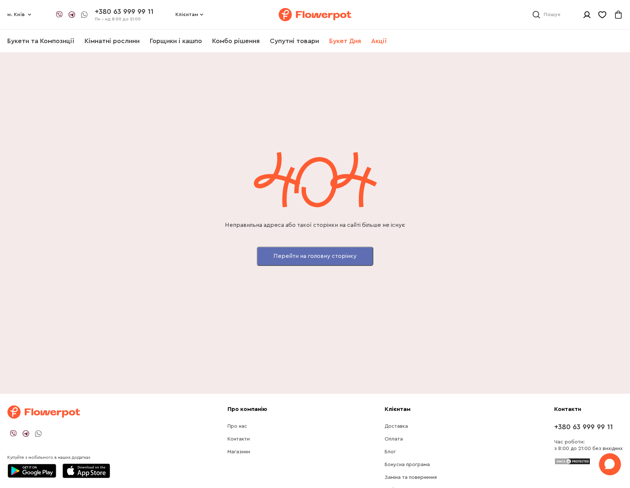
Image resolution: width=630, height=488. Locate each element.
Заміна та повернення (411, 477)
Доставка (396, 426)
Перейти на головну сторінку (315, 256)
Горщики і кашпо (176, 41)
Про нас (237, 426)
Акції (379, 41)
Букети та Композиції (40, 41)
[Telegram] (72, 14)
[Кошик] (618, 14)
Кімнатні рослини (112, 41)
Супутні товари (294, 41)
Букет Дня (345, 41)
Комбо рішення (236, 41)
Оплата (394, 439)
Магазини (239, 451)
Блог (390, 451)
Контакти (239, 439)
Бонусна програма (407, 464)
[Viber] (59, 14)
